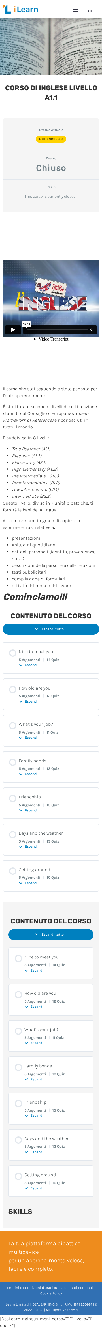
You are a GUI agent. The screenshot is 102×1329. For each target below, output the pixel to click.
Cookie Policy (51, 1293)
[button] (75, 9)
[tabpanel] (51, 409)
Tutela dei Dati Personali (74, 1287)
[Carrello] (89, 9)
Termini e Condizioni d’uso (29, 1287)
